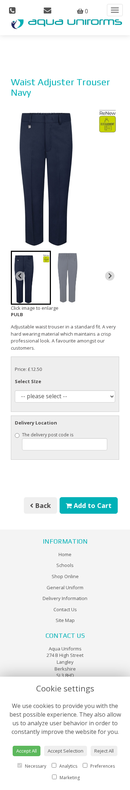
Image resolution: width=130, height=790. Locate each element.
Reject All (104, 751)
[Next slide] (109, 276)
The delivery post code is (47, 435)
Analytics (67, 766)
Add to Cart (92, 505)
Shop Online (65, 576)
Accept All (26, 751)
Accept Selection (65, 751)
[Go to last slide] (20, 276)
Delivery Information (65, 598)
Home (65, 554)
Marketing (69, 778)
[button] (31, 278)
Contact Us (65, 609)
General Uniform (65, 587)
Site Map (65, 620)
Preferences (102, 766)
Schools (65, 565)
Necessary (35, 766)
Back (42, 505)
